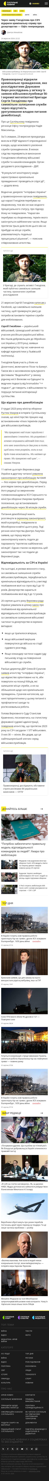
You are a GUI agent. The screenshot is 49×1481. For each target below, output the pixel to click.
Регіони (29, 1358)
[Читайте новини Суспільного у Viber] (27, 1449)
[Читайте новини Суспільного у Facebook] (8, 1449)
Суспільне (33, 1469)
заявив (5, 673)
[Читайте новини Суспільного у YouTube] (22, 1449)
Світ (3, 1370)
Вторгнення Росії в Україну (11, 15)
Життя (27, 15)
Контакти (30, 1395)
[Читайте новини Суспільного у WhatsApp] (36, 1449)
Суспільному (17, 121)
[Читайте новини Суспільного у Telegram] (32, 1449)
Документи (31, 1422)
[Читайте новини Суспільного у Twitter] (13, 1449)
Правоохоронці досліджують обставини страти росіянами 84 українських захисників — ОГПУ (23, 788)
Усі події (5, 1353)
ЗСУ (15, 11)
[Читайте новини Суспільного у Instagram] (17, 1449)
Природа (5, 1378)
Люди (28, 1370)
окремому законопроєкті (31, 518)
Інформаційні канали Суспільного (12, 1413)
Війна (4, 1331)
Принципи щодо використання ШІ (10, 1406)
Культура (5, 1383)
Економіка (30, 1366)
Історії (4, 1374)
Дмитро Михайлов (14, 32)
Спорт (28, 1378)
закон (35, 605)
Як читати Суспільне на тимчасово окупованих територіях (35, 1415)
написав (39, 302)
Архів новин (7, 1395)
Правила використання (32, 1400)
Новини (29, 1383)
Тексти (28, 1331)
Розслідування (32, 1362)
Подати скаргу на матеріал (10, 1423)
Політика (5, 1366)
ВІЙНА (35, 15)
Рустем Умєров (9, 412)
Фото (28, 1335)
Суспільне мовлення (11, 1399)
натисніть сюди (34, 1471)
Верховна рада (35, 600)
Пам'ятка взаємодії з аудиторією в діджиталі (36, 1431)
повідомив (7, 726)
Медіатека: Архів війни (9, 1340)
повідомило (40, 196)
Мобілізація (6, 11)
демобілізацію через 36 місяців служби (23, 507)
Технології (30, 1374)
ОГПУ (22, 11)
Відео (4, 1335)
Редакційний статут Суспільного (11, 1430)
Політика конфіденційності (34, 1406)
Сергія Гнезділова (14, 101)
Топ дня (29, 1353)
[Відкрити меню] (47, 3)
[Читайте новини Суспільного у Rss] (3, 1449)
